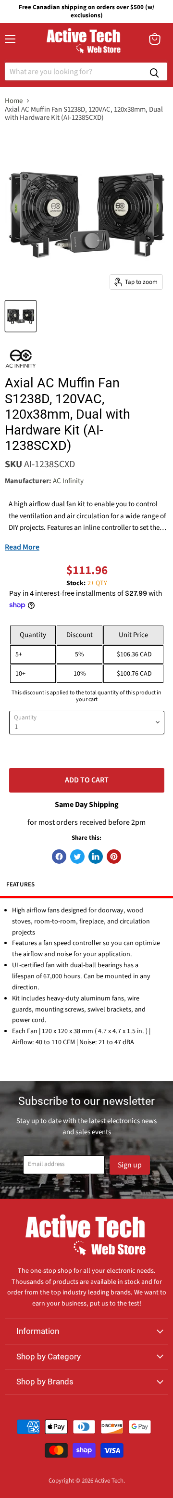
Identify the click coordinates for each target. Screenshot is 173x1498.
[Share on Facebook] (59, 856)
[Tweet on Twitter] (77, 856)
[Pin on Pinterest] (114, 856)
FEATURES (20, 884)
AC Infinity (68, 481)
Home (14, 101)
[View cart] (154, 39)
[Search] (154, 71)
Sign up (130, 1165)
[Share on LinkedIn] (95, 856)
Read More (22, 547)
